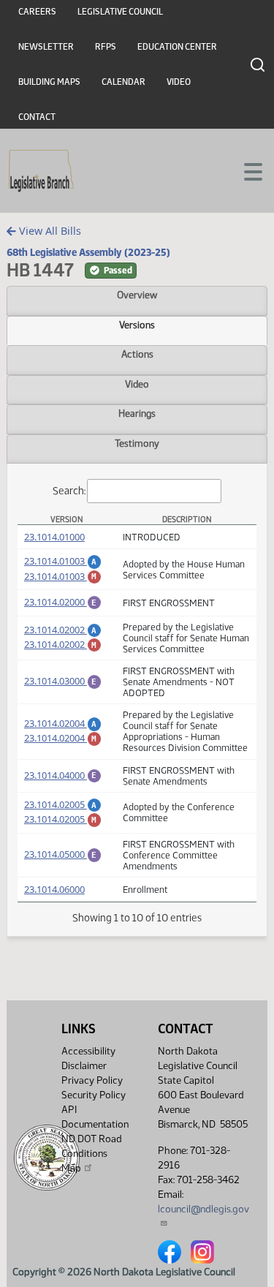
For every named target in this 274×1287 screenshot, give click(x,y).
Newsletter (46, 47)
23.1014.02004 (63, 723)
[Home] (41, 171)
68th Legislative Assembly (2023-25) (88, 252)
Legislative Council (120, 12)
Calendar (123, 82)
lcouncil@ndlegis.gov (203, 1209)
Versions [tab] (137, 325)
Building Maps (49, 82)
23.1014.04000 (63, 775)
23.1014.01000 (54, 536)
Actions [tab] (137, 354)
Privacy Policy (92, 1080)
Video (179, 82)
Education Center (177, 47)
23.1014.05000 (63, 854)
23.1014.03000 (63, 680)
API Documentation (95, 1117)
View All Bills (48, 231)
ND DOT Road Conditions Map (91, 1153)
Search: (69, 490)
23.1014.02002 (63, 629)
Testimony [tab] (137, 443)
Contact (37, 117)
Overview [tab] (137, 295)
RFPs (105, 47)
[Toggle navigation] (245, 170)
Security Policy (93, 1095)
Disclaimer (84, 1066)
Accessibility (88, 1051)
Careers (37, 12)
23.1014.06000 (54, 889)
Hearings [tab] (137, 413)
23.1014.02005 (63, 804)
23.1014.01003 (63, 560)
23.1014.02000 (63, 601)
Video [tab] (137, 384)
